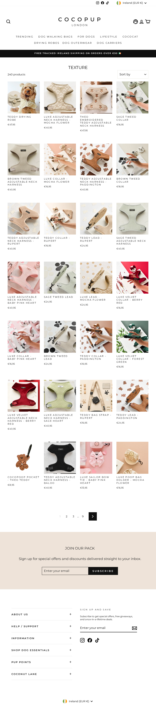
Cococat (131, 36)
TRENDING (25, 36)
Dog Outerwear (77, 42)
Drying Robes (47, 42)
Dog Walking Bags (56, 36)
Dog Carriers (109, 42)
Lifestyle (109, 36)
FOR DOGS (87, 36)
